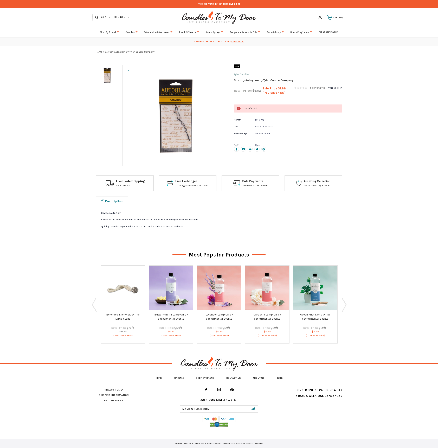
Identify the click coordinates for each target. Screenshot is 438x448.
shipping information (114, 395)
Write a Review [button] (335, 88)
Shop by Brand (108, 32)
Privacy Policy (114, 389)
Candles (130, 32)
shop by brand (205, 378)
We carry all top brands (317, 185)
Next (343, 304)
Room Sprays (212, 32)
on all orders (123, 185)
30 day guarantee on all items (191, 185)
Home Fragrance (299, 32)
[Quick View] (123, 307)
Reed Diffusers (187, 32)
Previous (94, 304)
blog (279, 378)
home (159, 378)
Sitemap (259, 443)
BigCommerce (224, 443)
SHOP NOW (237, 41)
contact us (233, 378)
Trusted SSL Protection (255, 185)
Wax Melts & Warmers (157, 32)
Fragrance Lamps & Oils (243, 32)
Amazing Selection (317, 181)
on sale (179, 378)
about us (259, 378)
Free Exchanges (186, 181)
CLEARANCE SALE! (328, 32)
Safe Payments (252, 181)
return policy (114, 400)
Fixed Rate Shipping (130, 181)
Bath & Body (274, 32)
